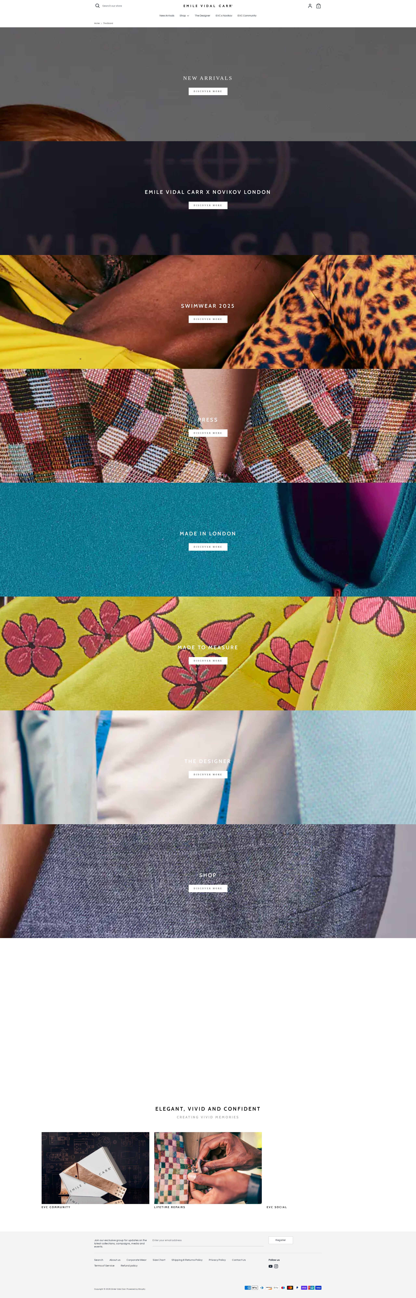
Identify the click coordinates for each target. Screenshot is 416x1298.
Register (280, 1240)
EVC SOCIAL (277, 1207)
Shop (183, 15)
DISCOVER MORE (208, 91)
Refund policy (129, 1265)
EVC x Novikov (224, 15)
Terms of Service (104, 1265)
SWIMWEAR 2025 (208, 306)
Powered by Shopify (136, 1289)
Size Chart (159, 1260)
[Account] (310, 4)
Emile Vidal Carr (118, 1289)
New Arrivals (167, 15)
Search (98, 1260)
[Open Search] (97, 5)
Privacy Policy (217, 1260)
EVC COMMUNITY (56, 1207)
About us (115, 1260)
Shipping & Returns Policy (187, 1260)
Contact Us (239, 1260)
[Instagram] (276, 1266)
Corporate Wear (137, 1260)
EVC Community (247, 15)
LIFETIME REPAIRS (169, 1207)
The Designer (202, 15)
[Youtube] (271, 1266)
